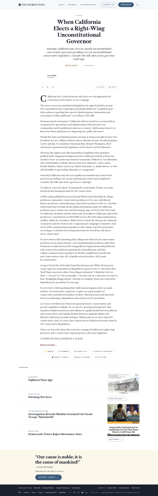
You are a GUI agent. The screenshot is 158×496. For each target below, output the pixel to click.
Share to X (82, 351)
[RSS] (86, 493)
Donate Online (112, 488)
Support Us (108, 4)
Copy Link (101, 357)
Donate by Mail (124, 488)
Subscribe (126, 4)
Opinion (79, 15)
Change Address (48, 488)
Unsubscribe (76, 488)
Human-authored (50, 492)
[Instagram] (78, 493)
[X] (74, 493)
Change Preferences (63, 488)
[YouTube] (82, 493)
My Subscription (88, 4)
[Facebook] (70, 493)
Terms (33, 492)
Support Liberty (48, 477)
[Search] (137, 4)
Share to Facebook (104, 351)
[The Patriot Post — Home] (31, 4)
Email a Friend (83, 357)
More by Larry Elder (48, 345)
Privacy (40, 492)
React (49, 351)
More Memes (115, 439)
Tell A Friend (135, 488)
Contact (26, 492)
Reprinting (62, 492)
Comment (65, 351)
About (62, 4)
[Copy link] (53, 87)
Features (72, 4)
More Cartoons (117, 398)
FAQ (19, 492)
